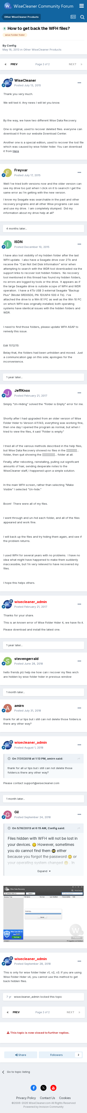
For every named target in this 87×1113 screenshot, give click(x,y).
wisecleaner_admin (26, 996)
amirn (19, 706)
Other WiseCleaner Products (42, 49)
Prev (14, 64)
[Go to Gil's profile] (7, 815)
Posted (27, 85)
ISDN (18, 242)
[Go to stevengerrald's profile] (7, 661)
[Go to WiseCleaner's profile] (7, 83)
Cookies (65, 1098)
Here (16, 151)
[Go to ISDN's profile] (7, 244)
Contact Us (47, 1098)
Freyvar (21, 170)
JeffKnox (22, 390)
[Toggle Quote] (9, 758)
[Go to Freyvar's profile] (7, 173)
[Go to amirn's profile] (7, 708)
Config (11, 45)
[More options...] (79, 82)
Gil (16, 812)
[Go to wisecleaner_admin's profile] (7, 604)
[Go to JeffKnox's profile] (7, 393)
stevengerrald (26, 659)
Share (22, 1055)
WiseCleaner (25, 80)
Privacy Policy (26, 1098)
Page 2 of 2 (43, 64)
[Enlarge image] (34, 844)
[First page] (5, 64)
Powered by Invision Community (43, 1106)
